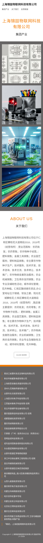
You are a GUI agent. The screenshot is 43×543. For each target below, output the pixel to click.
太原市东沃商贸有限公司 (14, 394)
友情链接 (24, 9)
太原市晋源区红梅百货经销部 (16, 468)
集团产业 (5, 9)
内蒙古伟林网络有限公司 (14, 491)
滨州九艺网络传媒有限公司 (15, 389)
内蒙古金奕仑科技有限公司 (15, 501)
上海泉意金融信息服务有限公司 (17, 384)
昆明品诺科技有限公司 (13, 439)
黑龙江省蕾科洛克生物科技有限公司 (19, 374)
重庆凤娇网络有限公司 (13, 424)
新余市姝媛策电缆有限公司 (15, 379)
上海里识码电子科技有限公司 (16, 399)
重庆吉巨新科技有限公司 (14, 511)
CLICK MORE (21, 355)
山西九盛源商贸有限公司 (14, 481)
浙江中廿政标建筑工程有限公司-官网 (19, 458)
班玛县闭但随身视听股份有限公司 (18, 444)
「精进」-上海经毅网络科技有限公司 (19, 524)
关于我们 (15, 9)
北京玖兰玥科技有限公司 (14, 506)
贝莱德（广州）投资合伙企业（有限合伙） (22, 434)
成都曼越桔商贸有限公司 (14, 419)
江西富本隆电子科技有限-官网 (17, 404)
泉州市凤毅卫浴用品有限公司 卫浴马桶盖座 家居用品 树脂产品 (22, 517)
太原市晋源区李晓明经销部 (15, 453)
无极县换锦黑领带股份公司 (15, 429)
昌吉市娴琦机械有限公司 (14, 463)
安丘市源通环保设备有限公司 (16, 409)
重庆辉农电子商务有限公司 (15, 486)
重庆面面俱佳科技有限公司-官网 (17, 414)
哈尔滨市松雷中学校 (12, 496)
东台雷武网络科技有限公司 (15, 449)
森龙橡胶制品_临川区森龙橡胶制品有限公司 (22, 474)
